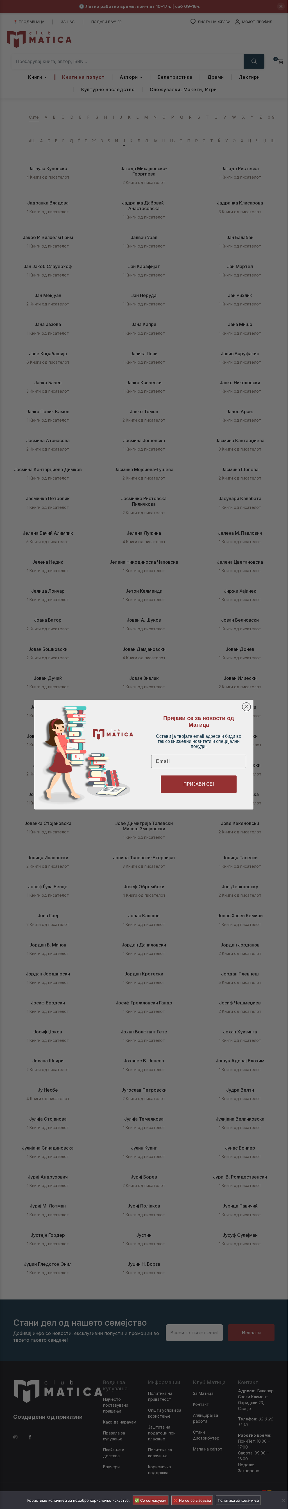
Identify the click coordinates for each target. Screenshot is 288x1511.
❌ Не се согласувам (192, 1500)
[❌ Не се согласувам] (283, 1500)
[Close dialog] (246, 707)
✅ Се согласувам (151, 1500)
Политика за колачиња (238, 1500)
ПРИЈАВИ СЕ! (198, 784)
